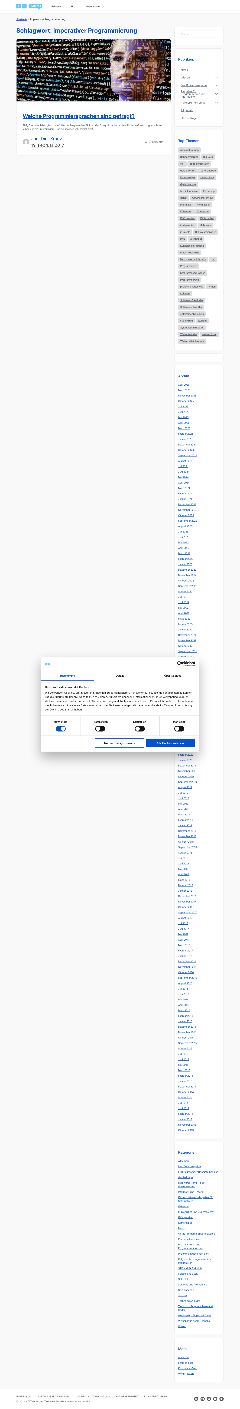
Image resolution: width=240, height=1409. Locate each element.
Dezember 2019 (187, 765)
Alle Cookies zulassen (170, 742)
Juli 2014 (183, 1102)
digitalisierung (188, 184)
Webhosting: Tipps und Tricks (194, 1315)
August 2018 (185, 852)
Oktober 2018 (186, 841)
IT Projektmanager (205, 231)
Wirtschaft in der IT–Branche (194, 1320)
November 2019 (187, 770)
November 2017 (187, 901)
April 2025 (184, 422)
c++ (182, 163)
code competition (199, 163)
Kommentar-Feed (187, 1368)
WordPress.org (186, 1373)
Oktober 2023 (186, 515)
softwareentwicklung (192, 313)
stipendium (186, 320)
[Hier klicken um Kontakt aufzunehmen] (196, 1399)
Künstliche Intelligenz (192, 245)
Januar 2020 (185, 760)
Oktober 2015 (186, 1037)
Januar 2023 (185, 564)
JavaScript (196, 238)
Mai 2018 (183, 868)
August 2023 (185, 526)
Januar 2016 (185, 1021)
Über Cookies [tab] (172, 675)
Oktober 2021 (185, 645)
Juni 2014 (183, 1108)
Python (212, 286)
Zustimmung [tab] (67, 675)
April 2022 (183, 613)
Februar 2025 (185, 433)
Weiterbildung (209, 334)
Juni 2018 (183, 863)
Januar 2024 (185, 498)
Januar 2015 (185, 1081)
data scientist (188, 170)
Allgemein (183, 1160)
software (185, 293)
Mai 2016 (183, 999)
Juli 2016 (183, 988)
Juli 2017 (183, 923)
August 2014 (185, 1097)
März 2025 (184, 428)
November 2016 (187, 966)
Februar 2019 (185, 819)
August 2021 (185, 656)
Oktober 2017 (185, 906)
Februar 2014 (185, 1113)
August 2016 (185, 983)
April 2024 (184, 482)
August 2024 (185, 460)
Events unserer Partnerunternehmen (198, 1171)
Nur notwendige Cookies (119, 742)
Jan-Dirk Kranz (46, 138)
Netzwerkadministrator (193, 259)
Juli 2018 (183, 857)
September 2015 (187, 1042)
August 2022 (185, 591)
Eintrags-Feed (186, 1362)
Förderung (209, 191)
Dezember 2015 (187, 1026)
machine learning (189, 252)
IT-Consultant (187, 218)
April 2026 (184, 384)
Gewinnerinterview (202, 197)
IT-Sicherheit (207, 218)
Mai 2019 (183, 803)
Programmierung (189, 279)
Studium (182, 1295)
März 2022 (184, 618)
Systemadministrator (191, 327)
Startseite (21, 19)
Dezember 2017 (187, 896)
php (213, 259)
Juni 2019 (183, 798)
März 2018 (184, 879)
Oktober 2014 (186, 1091)
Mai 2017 (183, 934)
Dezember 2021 (187, 634)
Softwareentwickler (191, 307)
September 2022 (187, 585)
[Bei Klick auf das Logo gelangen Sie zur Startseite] (29, 6)
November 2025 (187, 395)
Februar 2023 (185, 558)
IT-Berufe (183, 1206)
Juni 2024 (183, 471)
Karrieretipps (185, 1222)
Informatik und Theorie (190, 1191)
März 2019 (184, 814)
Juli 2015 (183, 1053)
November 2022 (187, 575)
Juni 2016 (183, 994)
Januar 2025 (185, 439)
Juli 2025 (183, 406)
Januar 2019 (185, 825)
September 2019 (187, 781)
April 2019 (183, 809)
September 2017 (187, 912)
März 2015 (184, 1070)
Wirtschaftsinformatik (192, 341)
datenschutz (207, 177)
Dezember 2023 (187, 504)
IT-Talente (205, 225)
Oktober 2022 (186, 580)
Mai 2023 (183, 542)
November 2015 (187, 1032)
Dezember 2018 (187, 830)
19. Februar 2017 (47, 145)
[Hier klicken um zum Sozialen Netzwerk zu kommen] (202, 1399)
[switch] (100, 729)
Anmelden (183, 1357)
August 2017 (185, 917)
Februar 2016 (185, 1015)
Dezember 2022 (187, 569)
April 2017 (183, 939)
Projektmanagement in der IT (194, 1253)
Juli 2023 (183, 531)
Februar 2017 (185, 950)
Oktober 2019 (186, 776)
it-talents (185, 231)
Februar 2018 (185, 885)
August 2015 (185, 1048)
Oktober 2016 (186, 972)
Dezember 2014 (187, 1086)
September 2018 (187, 847)
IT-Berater (186, 211)
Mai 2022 (183, 607)
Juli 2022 (183, 596)
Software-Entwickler (191, 300)
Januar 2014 (185, 1119)
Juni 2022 (183, 602)
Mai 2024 (183, 477)
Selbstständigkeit (187, 1273)
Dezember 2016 (187, 961)
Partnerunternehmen (189, 1239)
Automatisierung (189, 149)
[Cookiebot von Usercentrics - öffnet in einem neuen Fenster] (179, 664)
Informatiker (203, 204)
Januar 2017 (185, 955)
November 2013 (187, 1124)
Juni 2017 (183, 928)
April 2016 (183, 1004)
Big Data (208, 156)
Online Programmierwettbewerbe (196, 1233)
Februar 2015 (185, 1075)
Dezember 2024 (187, 444)
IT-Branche (202, 211)
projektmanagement (191, 286)
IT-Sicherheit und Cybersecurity (196, 1211)
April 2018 (183, 874)
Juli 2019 (183, 792)
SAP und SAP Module (190, 1268)
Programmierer (188, 265)
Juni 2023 (183, 536)
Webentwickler (188, 334)
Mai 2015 (183, 1064)
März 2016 (184, 1010)
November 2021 (187, 640)
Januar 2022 (185, 629)
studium (202, 320)
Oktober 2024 (186, 449)
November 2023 (187, 509)
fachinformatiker (189, 191)
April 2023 (184, 547)
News (181, 1228)
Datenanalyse (208, 170)
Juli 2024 (183, 466)
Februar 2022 (185, 624)
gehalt (183, 197)
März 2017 (184, 945)
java (182, 238)
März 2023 (184, 553)
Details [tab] (120, 675)
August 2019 (185, 787)
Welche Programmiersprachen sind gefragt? (79, 116)
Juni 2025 (183, 411)
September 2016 (187, 977)
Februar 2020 (185, 754)
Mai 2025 (183, 417)
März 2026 (184, 390)
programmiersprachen (192, 272)
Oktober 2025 (186, 400)
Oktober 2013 (186, 1130)
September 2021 (187, 651)
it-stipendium (187, 225)
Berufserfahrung (189, 156)
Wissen (182, 1326)
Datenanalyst (187, 177)
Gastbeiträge (185, 1177)
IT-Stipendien (185, 1217)
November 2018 (187, 836)
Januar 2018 (185, 890)
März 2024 (184, 488)
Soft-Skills (183, 1279)
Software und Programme (192, 1284)
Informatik (186, 204)
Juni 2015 (183, 1059)
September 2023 (187, 520)
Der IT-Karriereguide (189, 1166)
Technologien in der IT (190, 1300)
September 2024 (187, 455)
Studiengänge (186, 1289)
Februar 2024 (185, 493)
